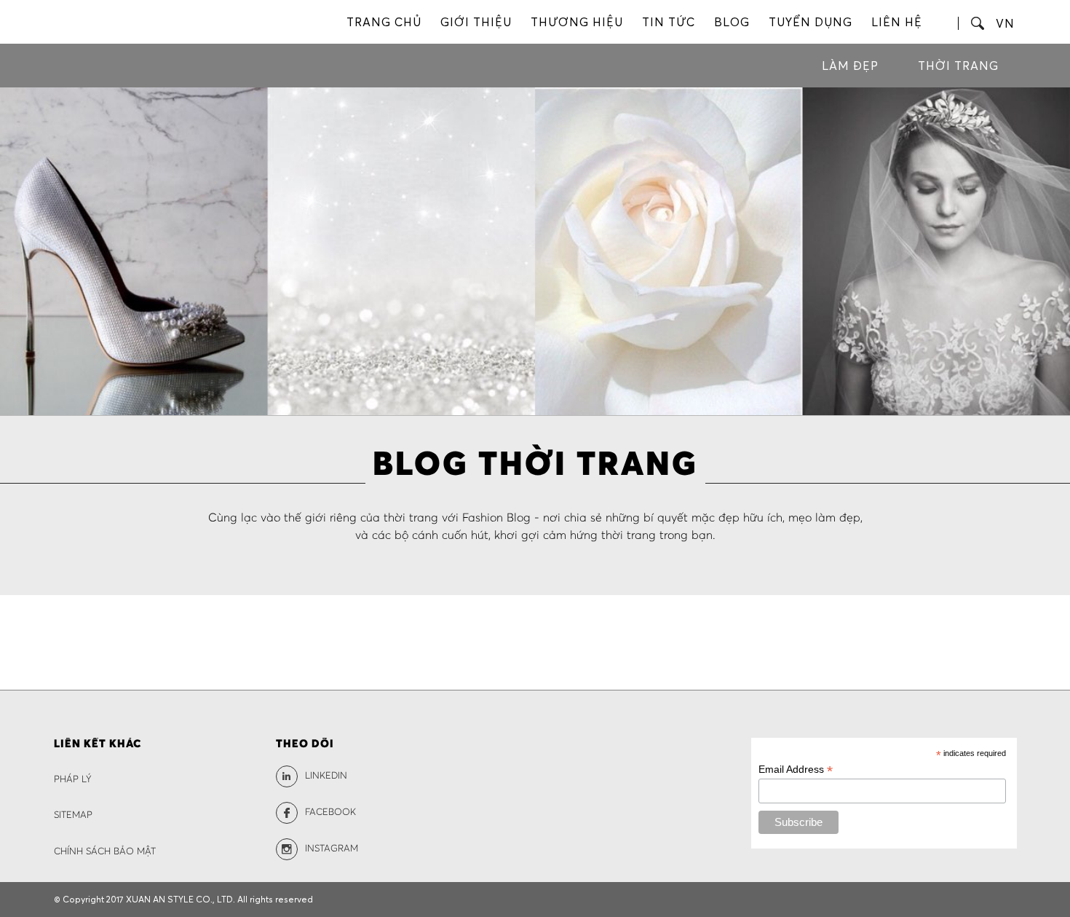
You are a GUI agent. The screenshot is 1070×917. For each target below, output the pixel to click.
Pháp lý (73, 779)
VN (1005, 23)
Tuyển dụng (810, 22)
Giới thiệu (476, 22)
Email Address (795, 769)
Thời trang (958, 65)
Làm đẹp (850, 65)
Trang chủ (383, 22)
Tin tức (668, 22)
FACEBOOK (330, 812)
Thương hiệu (577, 22)
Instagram (331, 849)
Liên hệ (896, 22)
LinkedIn (326, 776)
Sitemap (73, 815)
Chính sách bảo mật (105, 852)
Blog (732, 22)
